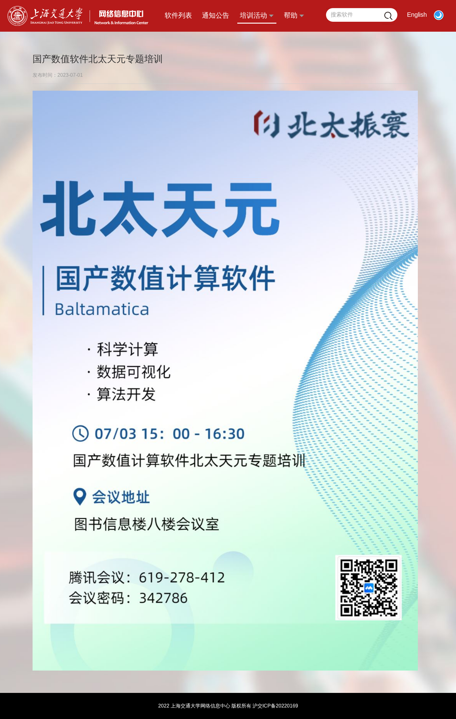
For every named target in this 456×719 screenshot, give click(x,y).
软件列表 (178, 15)
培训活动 (254, 15)
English (417, 14)
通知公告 (215, 15)
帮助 (291, 15)
